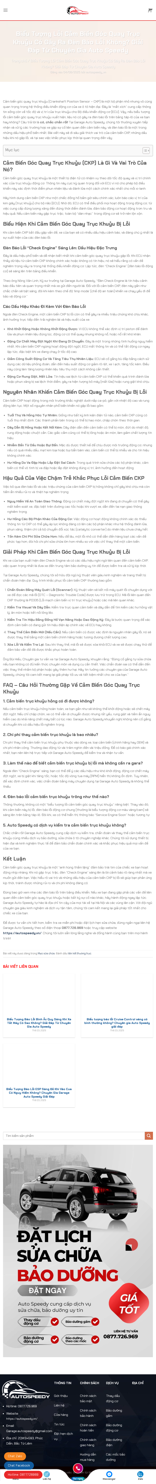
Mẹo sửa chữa (46, 953)
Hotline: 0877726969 (23, 1475)
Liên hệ (59, 1405)
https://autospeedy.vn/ (22, 933)
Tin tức (59, 1424)
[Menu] (5, 10)
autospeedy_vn (96, 72)
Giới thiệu (61, 1396)
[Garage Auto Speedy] (78, 10)
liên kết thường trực (79, 953)
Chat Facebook (19, 1465)
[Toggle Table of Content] (144, 150)
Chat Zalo (15, 1456)
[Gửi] (149, 1136)
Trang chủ (19, 60)
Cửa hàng (61, 1415)
